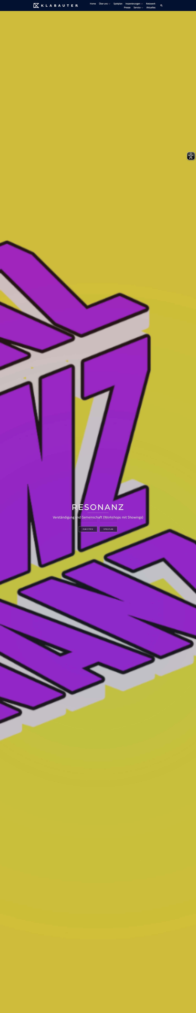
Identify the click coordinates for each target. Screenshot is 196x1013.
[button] (161, 5)
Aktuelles (150, 7)
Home (93, 3)
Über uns (103, 3)
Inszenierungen (133, 3)
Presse (127, 7)
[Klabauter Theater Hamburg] (55, 5)
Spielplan (118, 3)
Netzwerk (150, 3)
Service (137, 7)
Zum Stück (88, 529)
